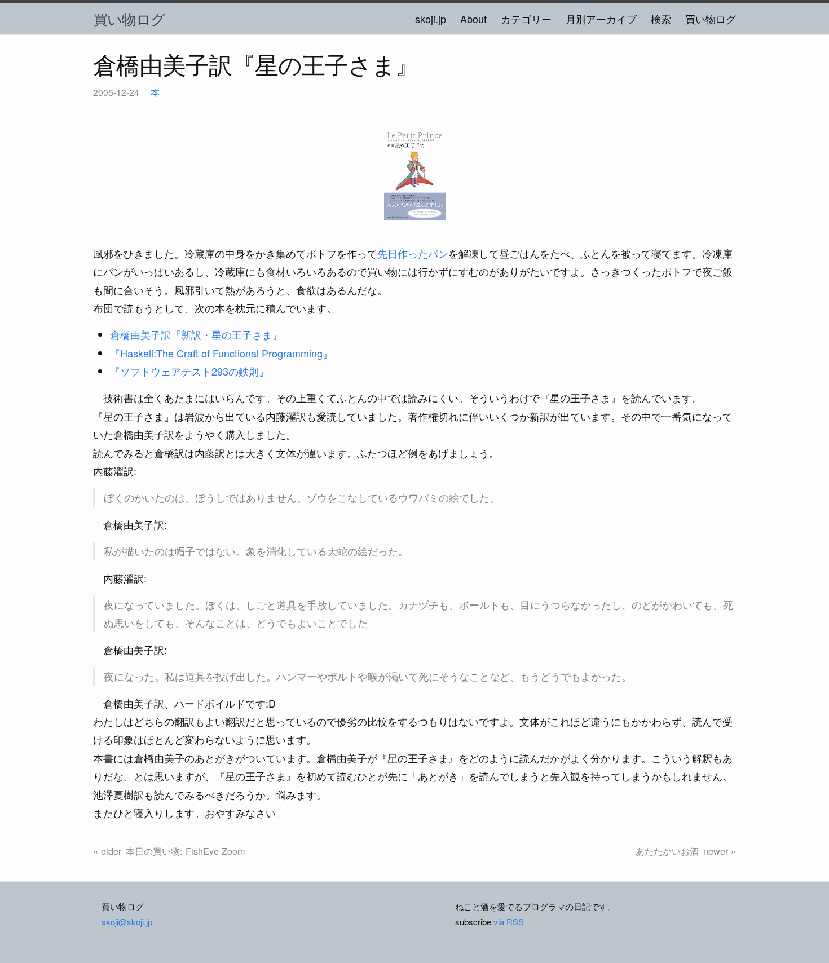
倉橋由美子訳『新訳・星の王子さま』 (196, 334)
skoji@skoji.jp (127, 921)
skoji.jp (430, 18)
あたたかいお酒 (667, 851)
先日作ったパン (412, 253)
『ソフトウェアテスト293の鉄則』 (189, 371)
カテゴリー (526, 18)
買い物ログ (129, 18)
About (473, 18)
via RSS (508, 921)
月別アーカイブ (601, 18)
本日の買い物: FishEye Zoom (185, 851)
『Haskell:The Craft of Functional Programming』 (221, 353)
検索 (661, 18)
